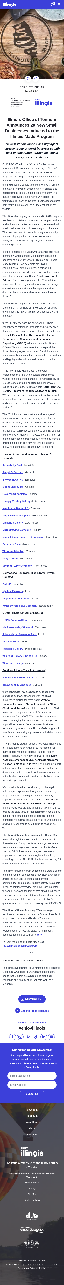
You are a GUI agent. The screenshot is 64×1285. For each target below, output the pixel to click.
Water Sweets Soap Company (19, 605)
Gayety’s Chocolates (14, 494)
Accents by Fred (12, 465)
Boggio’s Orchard (12, 472)
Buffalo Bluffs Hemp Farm (17, 677)
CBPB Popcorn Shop (15, 620)
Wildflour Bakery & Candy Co (19, 656)
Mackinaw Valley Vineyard (17, 627)
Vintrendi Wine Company (17, 565)
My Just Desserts (12, 591)
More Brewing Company (16, 530)
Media (32, 1128)
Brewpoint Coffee (12, 479)
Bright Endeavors (12, 487)
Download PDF (34, 999)
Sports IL (32, 1134)
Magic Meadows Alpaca (16, 515)
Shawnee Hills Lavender (16, 684)
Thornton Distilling (13, 551)
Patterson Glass (11, 544)
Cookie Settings (32, 1200)
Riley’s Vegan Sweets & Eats (19, 634)
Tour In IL (32, 1116)
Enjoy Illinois (32, 1122)
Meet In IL (32, 1109)
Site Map (32, 1194)
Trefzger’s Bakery (12, 648)
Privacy (32, 1188)
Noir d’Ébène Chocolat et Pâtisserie (23, 537)
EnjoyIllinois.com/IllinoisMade (19, 946)
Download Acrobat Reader (32, 1260)
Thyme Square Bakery (15, 598)
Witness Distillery (12, 663)
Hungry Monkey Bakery (16, 501)
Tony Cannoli (10, 558)
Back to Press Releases (34, 1011)
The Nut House (11, 641)
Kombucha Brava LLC (15, 508)
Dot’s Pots (8, 584)
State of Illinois (32, 1182)
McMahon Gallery (12, 522)
